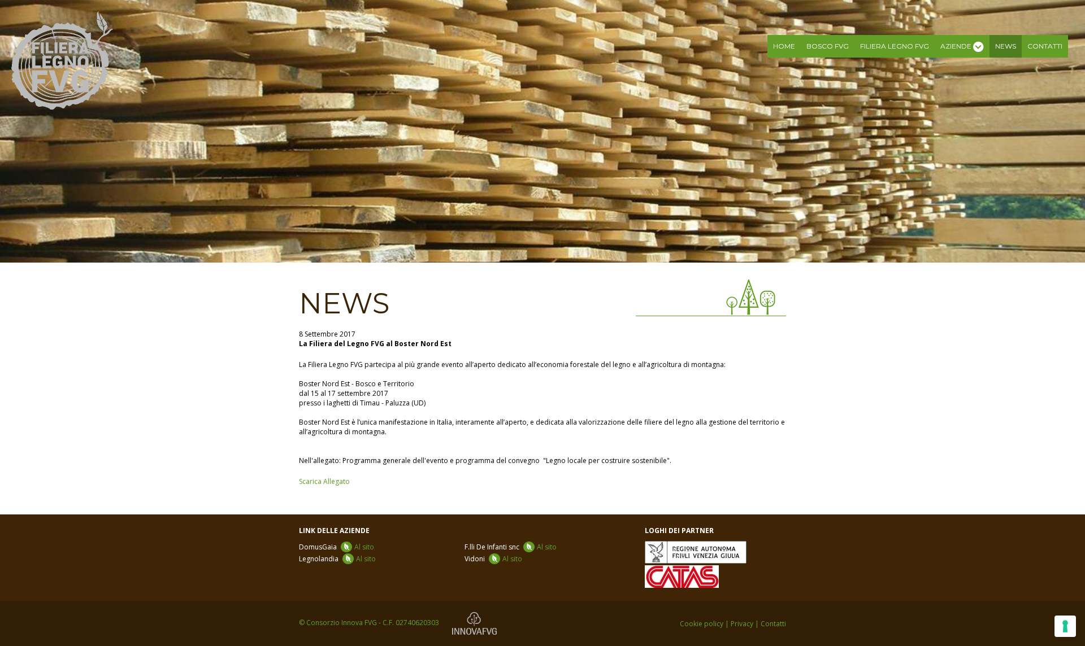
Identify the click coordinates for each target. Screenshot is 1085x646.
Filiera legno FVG (894, 46)
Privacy (742, 623)
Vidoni (493, 559)
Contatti (1044, 46)
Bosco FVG (827, 46)
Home (784, 46)
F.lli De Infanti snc (511, 547)
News (1005, 46)
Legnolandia (337, 559)
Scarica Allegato (324, 481)
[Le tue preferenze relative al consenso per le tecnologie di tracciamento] (1065, 626)
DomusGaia (336, 547)
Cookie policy (701, 623)
